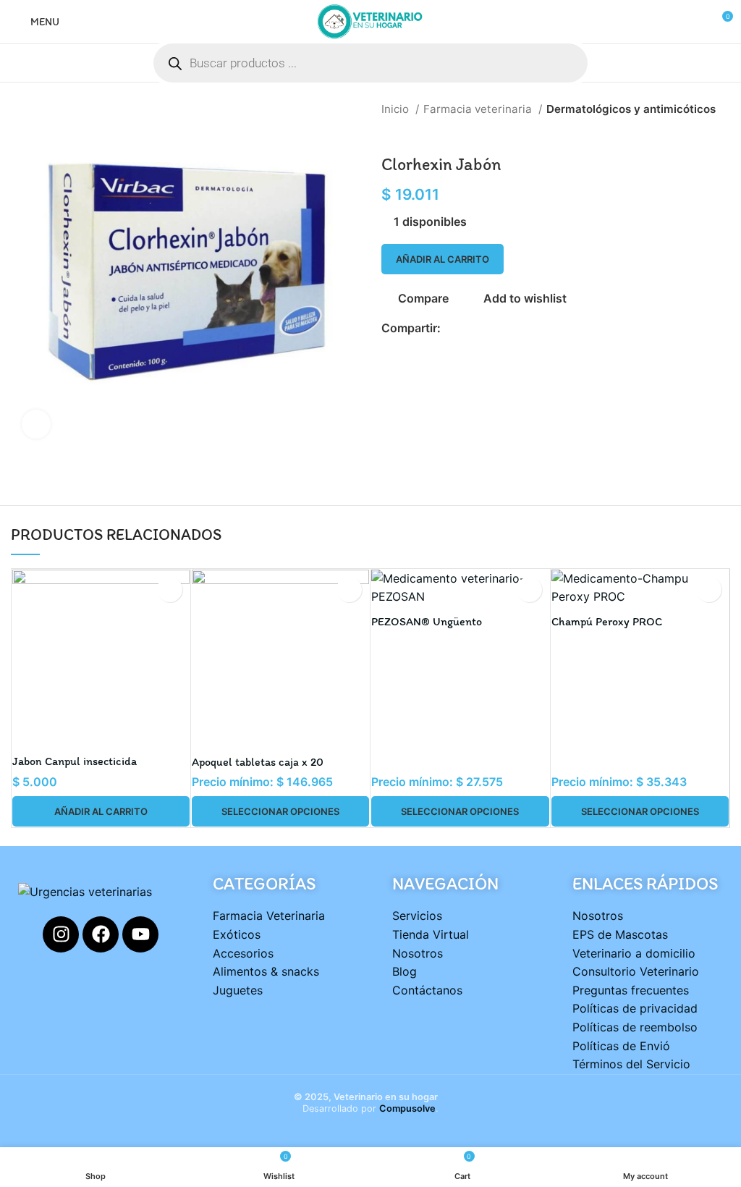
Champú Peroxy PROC (606, 621)
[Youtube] (140, 934)
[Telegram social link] (519, 327)
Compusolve (407, 1108)
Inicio (396, 109)
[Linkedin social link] (502, 327)
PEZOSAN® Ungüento (426, 621)
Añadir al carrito (442, 259)
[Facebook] (100, 934)
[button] (101, 811)
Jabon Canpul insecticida (74, 761)
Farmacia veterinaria (479, 109)
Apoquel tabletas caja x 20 (257, 762)
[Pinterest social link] (486, 327)
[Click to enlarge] (36, 424)
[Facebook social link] (452, 327)
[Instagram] (61, 934)
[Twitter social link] (469, 327)
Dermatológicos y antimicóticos (631, 109)
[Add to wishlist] (169, 589)
